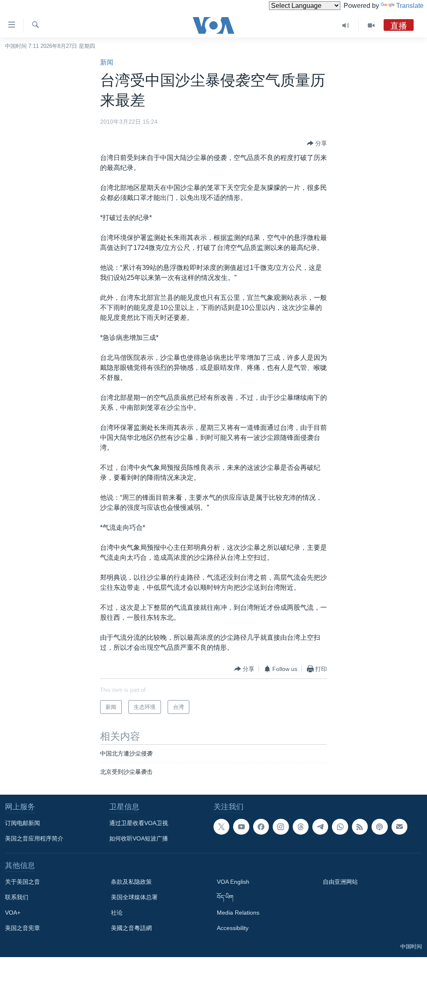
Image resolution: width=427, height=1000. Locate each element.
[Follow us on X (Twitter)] (221, 827)
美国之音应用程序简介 (34, 838)
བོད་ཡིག (225, 897)
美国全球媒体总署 (134, 897)
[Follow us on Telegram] (320, 827)
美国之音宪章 (22, 928)
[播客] (379, 827)
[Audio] (346, 25)
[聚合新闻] (360, 827)
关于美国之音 (22, 881)
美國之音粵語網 (131, 928)
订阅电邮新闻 (22, 823)
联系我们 (16, 897)
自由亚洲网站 (340, 881)
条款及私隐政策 (131, 881)
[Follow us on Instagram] (281, 827)
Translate (410, 5)
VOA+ (12, 912)
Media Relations (238, 912)
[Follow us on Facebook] (261, 827)
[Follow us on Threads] (301, 827)
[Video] (371, 25)
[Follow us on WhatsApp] (340, 827)
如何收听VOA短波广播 (138, 838)
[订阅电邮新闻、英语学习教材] (399, 827)
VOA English (233, 881)
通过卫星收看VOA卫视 (138, 823)
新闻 (106, 62)
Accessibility (233, 928)
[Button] (317, 143)
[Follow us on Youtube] (241, 827)
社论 (117, 912)
